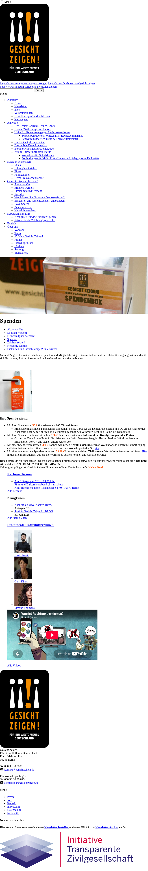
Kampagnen (21, 119)
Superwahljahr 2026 (18, 213)
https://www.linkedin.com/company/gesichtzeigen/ (28, 86)
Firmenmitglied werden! (28, 190)
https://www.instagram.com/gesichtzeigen (23, 83)
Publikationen (22, 174)
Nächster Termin (19, 474)
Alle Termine (14, 491)
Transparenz (21, 252)
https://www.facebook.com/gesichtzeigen (71, 83)
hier (97, 448)
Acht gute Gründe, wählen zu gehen (35, 216)
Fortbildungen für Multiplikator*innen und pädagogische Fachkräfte (60, 158)
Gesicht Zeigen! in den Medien (32, 116)
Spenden (19, 194)
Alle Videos (14, 665)
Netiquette (13, 813)
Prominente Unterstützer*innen (30, 525)
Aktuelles (12, 99)
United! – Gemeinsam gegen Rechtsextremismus (42, 132)
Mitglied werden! (24, 187)
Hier (144, 451)
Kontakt (11, 803)
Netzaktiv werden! (25, 210)
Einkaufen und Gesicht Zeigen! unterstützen (39, 200)
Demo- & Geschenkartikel (29, 177)
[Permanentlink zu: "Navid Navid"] (23, 551)
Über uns (12, 226)
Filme (17, 171)
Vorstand (19, 229)
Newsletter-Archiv (106, 827)
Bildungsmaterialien (25, 168)
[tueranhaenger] (16, 411)
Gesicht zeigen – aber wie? (22, 181)
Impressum (13, 806)
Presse (10, 796)
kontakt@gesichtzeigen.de (19, 769)
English (11, 223)
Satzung (19, 249)
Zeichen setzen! (23, 207)
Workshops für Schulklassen (38, 155)
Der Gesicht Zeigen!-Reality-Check (34, 125)
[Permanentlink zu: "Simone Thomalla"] (23, 604)
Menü (7, 1)
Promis (18, 239)
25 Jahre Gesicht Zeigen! (28, 236)
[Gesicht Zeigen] (24, 80)
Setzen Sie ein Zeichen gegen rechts (34, 220)
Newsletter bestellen (56, 827)
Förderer (19, 246)
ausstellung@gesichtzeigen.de (21, 782)
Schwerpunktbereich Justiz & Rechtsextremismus (50, 138)
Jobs (9, 800)
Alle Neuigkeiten (17, 517)
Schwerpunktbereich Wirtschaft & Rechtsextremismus (52, 135)
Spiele (17, 164)
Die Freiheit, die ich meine (29, 142)
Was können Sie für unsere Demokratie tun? (39, 197)
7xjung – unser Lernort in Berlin (32, 151)
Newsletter (20, 106)
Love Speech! (22, 203)
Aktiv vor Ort (22, 184)
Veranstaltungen (23, 112)
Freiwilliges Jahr (23, 242)
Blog (17, 109)
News (17, 103)
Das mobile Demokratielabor (30, 145)
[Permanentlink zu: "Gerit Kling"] (23, 578)
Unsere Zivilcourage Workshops (32, 129)
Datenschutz (14, 809)
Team (17, 233)
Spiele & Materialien (19, 161)
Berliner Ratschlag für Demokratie (34, 148)
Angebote (12, 122)
